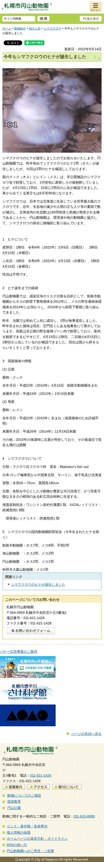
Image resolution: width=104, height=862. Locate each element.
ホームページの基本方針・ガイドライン (37, 838)
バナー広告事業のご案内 (18, 651)
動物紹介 (20, 28)
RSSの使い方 (17, 845)
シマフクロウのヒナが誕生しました (38, 584)
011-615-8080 (84, 816)
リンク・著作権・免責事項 (27, 826)
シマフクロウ (52, 28)
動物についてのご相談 (24, 795)
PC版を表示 (91, 18)
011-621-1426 (40, 775)
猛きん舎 (35, 28)
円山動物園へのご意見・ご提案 (30, 851)
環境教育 (14, 801)
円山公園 (14, 808)
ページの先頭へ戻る (86, 734)
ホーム (6, 28)
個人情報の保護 (18, 832)
